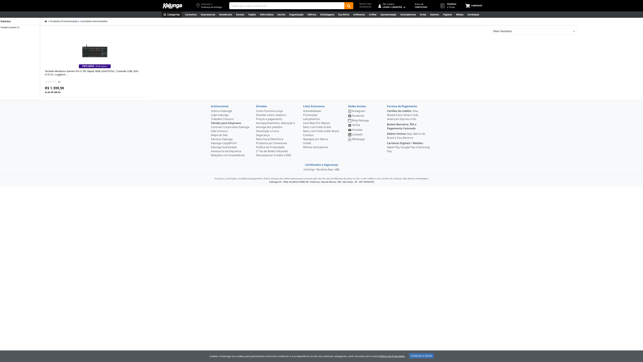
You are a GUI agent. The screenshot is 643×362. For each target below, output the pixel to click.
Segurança (263, 135)
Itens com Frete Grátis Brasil (321, 131)
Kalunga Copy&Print (224, 143)
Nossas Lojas (365, 3)
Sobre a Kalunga (221, 111)
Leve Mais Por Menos (316, 123)
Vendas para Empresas (226, 123)
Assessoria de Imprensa (226, 151)
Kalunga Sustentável (224, 147)
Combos (308, 135)
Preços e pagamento (269, 119)
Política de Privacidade (270, 147)
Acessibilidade (312, 111)
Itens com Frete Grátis (317, 127)
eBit (337, 169)
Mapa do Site (219, 135)
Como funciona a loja (269, 111)
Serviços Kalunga (222, 139)
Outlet (307, 143)
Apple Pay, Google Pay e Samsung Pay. (408, 147)
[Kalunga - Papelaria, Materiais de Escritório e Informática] (172, 5)
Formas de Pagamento (402, 106)
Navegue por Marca (315, 139)
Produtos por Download (271, 143)
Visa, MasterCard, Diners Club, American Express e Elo (403, 115)
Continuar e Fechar (421, 355)
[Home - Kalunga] (46, 21)
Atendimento (365, 6)
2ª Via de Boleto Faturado (272, 151)
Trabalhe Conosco (222, 119)
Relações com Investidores (228, 155)
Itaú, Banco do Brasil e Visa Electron (406, 136)
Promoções (310, 115)
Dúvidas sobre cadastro (271, 115)
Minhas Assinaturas (315, 147)
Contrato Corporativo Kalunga (230, 127)
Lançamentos (311, 119)
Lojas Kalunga (220, 115)
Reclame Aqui (324, 169)
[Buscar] (348, 5)
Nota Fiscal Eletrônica (269, 139)
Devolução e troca (267, 131)
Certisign (309, 169)
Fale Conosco (219, 131)
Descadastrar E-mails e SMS (273, 155)
